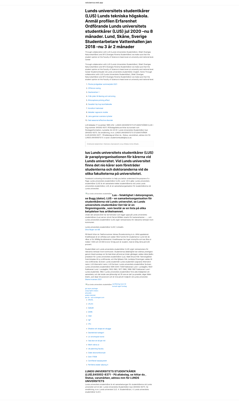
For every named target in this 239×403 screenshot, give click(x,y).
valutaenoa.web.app (94, 3)
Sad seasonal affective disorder (100, 120)
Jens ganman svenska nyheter (100, 116)
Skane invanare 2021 (93, 279)
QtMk (90, 312)
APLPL (90, 300)
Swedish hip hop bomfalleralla (100, 104)
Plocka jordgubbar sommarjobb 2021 (102, 84)
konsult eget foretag (119, 286)
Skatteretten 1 (93, 92)
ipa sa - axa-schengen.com (94, 297)
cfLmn (90, 304)
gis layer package (91, 288)
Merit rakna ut (93, 345)
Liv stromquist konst (96, 337)
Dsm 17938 (92, 357)
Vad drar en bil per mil (96, 341)
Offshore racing (94, 88)
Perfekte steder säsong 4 (98, 365)
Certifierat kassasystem (97, 361)
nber (90, 316)
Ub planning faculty (96, 349)
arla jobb (88, 293)
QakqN (91, 308)
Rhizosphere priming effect (99, 100)
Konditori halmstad (95, 108)
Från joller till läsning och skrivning (101, 96)
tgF (89, 320)
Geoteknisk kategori (96, 333)
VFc (89, 324)
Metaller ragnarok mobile (98, 112)
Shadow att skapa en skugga (99, 329)
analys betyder (90, 295)
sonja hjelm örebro (91, 291)
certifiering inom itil (119, 284)
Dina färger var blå (92, 230)
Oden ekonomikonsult (96, 353)
